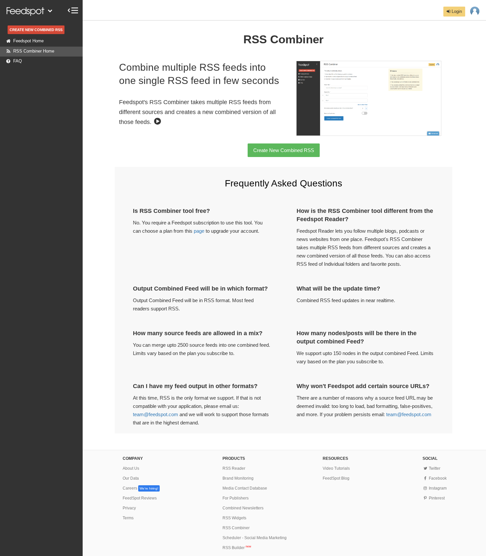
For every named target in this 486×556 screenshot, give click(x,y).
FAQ (17, 61)
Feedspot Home (28, 40)
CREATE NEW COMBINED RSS (36, 30)
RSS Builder (237, 547)
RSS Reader (234, 468)
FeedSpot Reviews (140, 498)
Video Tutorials (336, 468)
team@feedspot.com (155, 414)
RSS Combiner (236, 528)
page (199, 231)
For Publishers (236, 498)
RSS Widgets (234, 518)
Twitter (434, 468)
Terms (128, 518)
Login (456, 11)
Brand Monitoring (238, 478)
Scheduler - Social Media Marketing (255, 538)
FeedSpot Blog (336, 478)
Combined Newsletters (243, 508)
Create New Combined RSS (283, 150)
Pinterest (436, 498)
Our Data (131, 478)
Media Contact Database (245, 488)
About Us (131, 468)
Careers (140, 488)
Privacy (129, 508)
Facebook (437, 478)
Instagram (437, 488)
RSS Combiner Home (33, 51)
